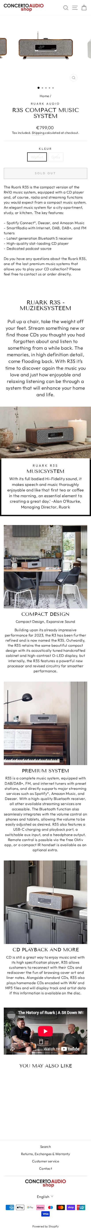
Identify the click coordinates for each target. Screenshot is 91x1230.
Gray (55, 157)
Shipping (38, 133)
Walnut (37, 157)
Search (45, 1147)
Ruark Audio (45, 103)
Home (44, 96)
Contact (45, 1168)
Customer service (45, 1161)
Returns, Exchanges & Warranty (45, 1154)
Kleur (45, 148)
